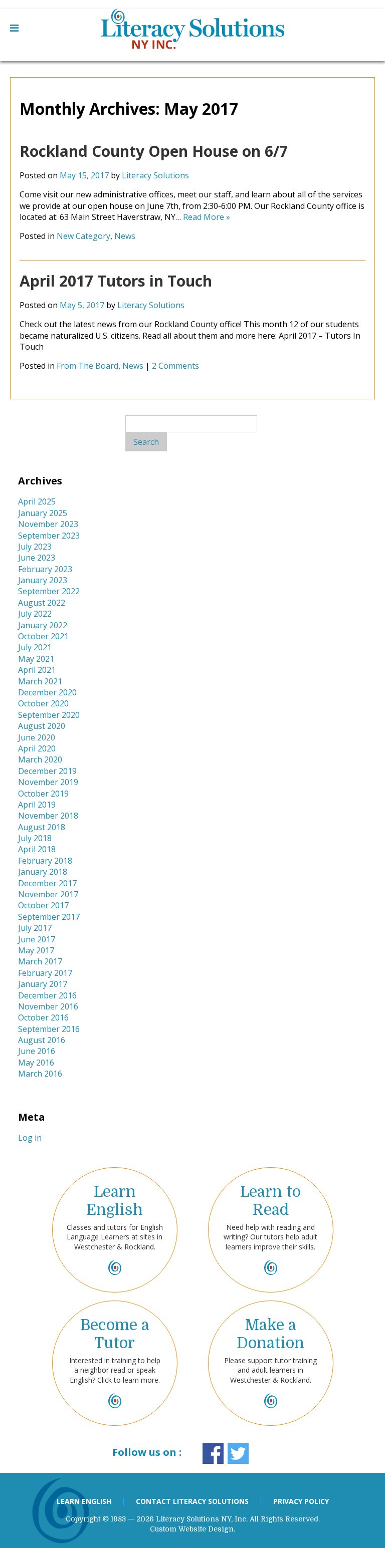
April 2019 (37, 804)
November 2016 (48, 1006)
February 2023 (45, 569)
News (124, 235)
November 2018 (48, 815)
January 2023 (42, 580)
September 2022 (49, 591)
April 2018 (37, 849)
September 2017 (49, 916)
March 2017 (40, 961)
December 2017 (47, 883)
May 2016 (36, 1062)
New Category (83, 235)
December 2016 (47, 995)
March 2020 (40, 759)
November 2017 (48, 894)
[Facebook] (213, 1452)
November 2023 (48, 524)
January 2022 (42, 625)
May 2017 (36, 950)
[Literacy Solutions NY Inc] (192, 35)
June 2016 (36, 1051)
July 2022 (35, 613)
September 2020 (49, 714)
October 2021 (43, 636)
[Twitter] (238, 1452)
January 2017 (42, 983)
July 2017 (35, 927)
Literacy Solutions (155, 175)
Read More (206, 216)
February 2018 (45, 860)
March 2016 (40, 1073)
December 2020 (47, 692)
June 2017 (36, 939)
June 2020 (36, 737)
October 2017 (43, 905)
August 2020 (41, 725)
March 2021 (40, 681)
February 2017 (45, 972)
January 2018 (42, 871)
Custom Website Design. (192, 1529)
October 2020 (43, 703)
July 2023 (35, 546)
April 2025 (37, 501)
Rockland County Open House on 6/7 (154, 151)
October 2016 (43, 1017)
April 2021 (37, 669)
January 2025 (42, 513)
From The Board (87, 365)
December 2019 (47, 771)
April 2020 (37, 748)
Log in (30, 1137)
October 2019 (43, 793)
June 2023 (36, 557)
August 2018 (41, 827)
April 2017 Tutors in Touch (116, 281)
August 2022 (41, 602)
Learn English (84, 1501)
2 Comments (175, 365)
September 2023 (49, 535)
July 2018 (35, 838)
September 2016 (49, 1029)
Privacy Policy (301, 1501)
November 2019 (48, 782)
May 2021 (36, 658)
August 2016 (41, 1040)
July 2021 (35, 647)
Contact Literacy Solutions (192, 1501)
